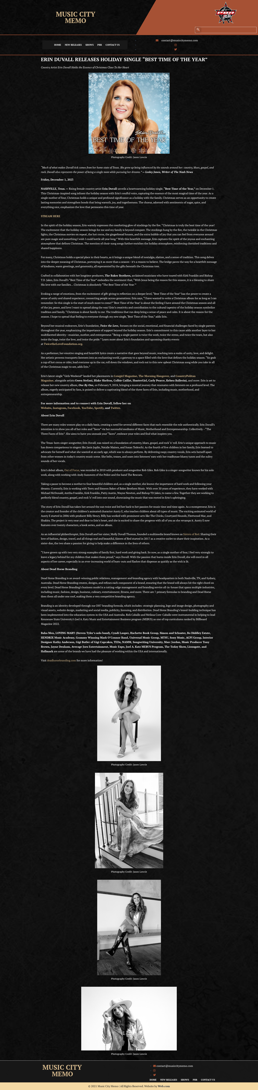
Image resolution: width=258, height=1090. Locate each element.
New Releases (73, 44)
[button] (198, 30)
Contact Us (113, 44)
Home (57, 44)
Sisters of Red (191, 534)
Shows (89, 44)
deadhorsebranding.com (61, 660)
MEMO (75, 20)
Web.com (164, 1086)
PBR (99, 44)
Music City (75, 14)
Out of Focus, (72, 470)
